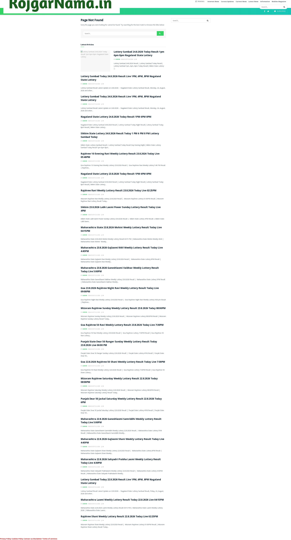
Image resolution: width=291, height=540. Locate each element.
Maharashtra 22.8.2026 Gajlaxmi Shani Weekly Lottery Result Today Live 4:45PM (122, 441)
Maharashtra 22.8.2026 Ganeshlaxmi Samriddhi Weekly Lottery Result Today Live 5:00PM (121, 421)
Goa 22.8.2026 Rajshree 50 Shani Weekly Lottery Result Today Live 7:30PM (123, 362)
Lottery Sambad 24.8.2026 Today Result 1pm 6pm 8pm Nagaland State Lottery (139, 54)
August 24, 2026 (127, 59)
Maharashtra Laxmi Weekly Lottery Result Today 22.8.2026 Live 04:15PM (122, 500)
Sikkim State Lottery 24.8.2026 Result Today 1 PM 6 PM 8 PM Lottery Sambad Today (120, 135)
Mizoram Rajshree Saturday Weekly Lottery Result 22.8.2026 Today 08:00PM (119, 380)
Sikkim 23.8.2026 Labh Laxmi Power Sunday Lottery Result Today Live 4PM (121, 209)
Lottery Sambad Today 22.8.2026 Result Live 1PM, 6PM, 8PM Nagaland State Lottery (121, 481)
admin (118, 59)
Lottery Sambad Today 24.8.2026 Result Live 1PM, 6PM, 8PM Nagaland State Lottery (121, 78)
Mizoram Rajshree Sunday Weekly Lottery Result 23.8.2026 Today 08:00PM (123, 309)
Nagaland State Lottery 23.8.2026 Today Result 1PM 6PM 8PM (116, 174)
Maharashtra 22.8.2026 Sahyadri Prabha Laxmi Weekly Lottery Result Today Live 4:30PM (121, 461)
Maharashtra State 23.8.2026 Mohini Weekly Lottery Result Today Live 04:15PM (121, 229)
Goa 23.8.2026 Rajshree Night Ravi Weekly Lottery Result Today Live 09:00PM (120, 290)
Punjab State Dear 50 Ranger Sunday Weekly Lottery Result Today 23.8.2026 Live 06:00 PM (119, 343)
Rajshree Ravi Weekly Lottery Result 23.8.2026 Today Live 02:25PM (118, 191)
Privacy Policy (5, 539)
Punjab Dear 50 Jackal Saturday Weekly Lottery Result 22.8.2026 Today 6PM (121, 401)
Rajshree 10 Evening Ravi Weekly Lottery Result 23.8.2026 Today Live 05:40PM (120, 156)
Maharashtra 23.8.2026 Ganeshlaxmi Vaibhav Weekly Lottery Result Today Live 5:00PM (120, 270)
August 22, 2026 (94, 366)
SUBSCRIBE (281, 11)
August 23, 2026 (94, 161)
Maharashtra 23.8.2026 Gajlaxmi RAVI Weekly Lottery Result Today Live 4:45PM (122, 249)
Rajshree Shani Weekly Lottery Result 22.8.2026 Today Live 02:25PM (119, 517)
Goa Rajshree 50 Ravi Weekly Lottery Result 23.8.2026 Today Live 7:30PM (122, 325)
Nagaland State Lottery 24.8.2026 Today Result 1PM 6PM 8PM (116, 117)
